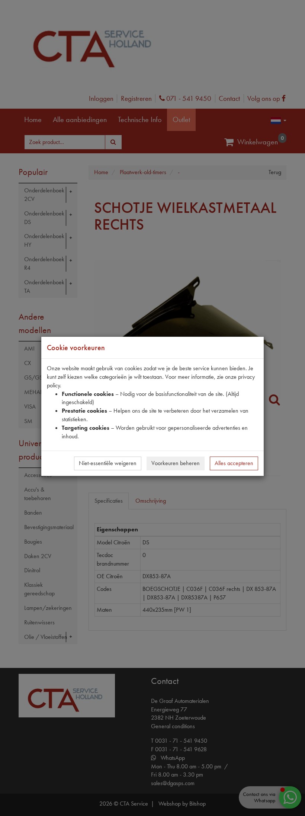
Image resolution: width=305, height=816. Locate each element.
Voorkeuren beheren (175, 463)
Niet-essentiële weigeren (108, 463)
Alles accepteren (234, 463)
